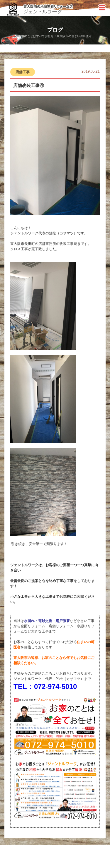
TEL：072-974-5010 (45, 686)
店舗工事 (23, 72)
